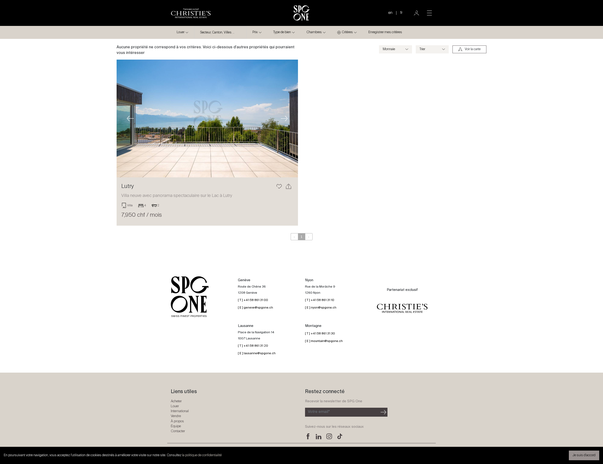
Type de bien (282, 32)
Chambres (314, 32)
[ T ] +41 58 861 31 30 (320, 333)
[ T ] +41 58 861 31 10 (319, 300)
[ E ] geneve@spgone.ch (255, 307)
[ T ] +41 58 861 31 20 (253, 345)
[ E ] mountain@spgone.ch (324, 341)
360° (281, 67)
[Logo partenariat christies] (402, 308)
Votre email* (319, 412)
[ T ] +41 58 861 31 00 (253, 300)
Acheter (176, 401)
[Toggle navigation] (429, 13)
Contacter (178, 431)
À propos (177, 421)
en (390, 13)
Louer (180, 32)
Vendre (176, 416)
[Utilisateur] (416, 13)
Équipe (176, 426)
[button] (130, 118)
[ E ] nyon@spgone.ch (320, 307)
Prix (255, 32)
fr (401, 13)
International (180, 411)
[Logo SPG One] (301, 13)
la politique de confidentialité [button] (202, 455)
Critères (347, 32)
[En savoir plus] (207, 118)
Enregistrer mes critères (385, 32)
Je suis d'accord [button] (584, 455)
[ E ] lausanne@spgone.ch (257, 353)
